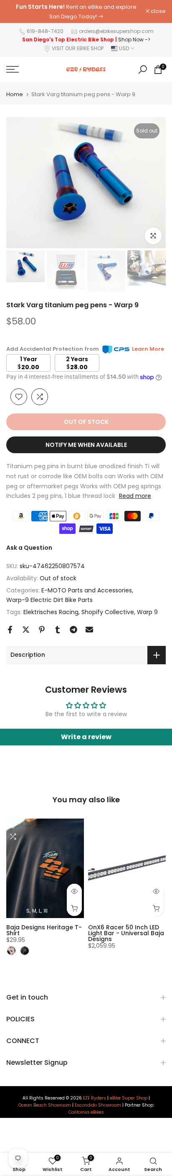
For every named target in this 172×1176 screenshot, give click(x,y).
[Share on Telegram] (73, 629)
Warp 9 (147, 612)
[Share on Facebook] (10, 629)
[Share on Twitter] (26, 629)
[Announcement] (76, 11)
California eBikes (86, 1112)
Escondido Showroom (98, 1105)
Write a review (86, 737)
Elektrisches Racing (50, 612)
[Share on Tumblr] (57, 629)
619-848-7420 (45, 31)
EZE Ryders (94, 1098)
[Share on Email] (89, 629)
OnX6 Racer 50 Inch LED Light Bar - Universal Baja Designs (126, 933)
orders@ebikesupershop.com (116, 31)
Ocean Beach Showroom (44, 1105)
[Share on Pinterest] (42, 629)
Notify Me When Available (86, 445)
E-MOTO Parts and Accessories (86, 590)
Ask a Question (29, 547)
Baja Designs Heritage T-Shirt (44, 930)
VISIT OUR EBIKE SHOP (78, 48)
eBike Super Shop (128, 1098)
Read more (135, 496)
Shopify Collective (107, 612)
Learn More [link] (148, 349)
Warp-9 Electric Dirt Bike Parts (49, 600)
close (157, 11)
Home (14, 94)
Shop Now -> (134, 39)
